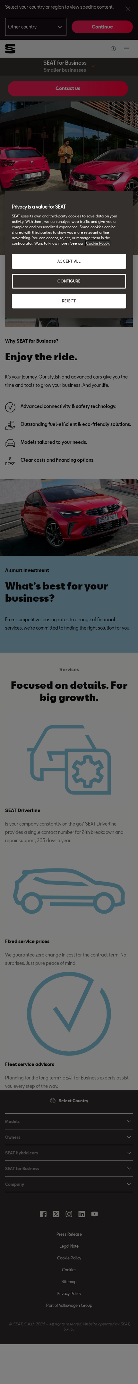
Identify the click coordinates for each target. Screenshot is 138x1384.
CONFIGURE (68, 281)
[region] (69, 255)
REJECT (69, 301)
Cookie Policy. (98, 243)
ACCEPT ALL (69, 261)
